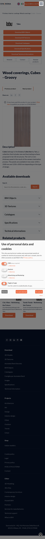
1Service (11, 272)
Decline (4, 292)
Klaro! (41, 295)
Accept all (39, 292)
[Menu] (41, 4)
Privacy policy (28, 258)
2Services (11, 266)
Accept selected (21, 292)
